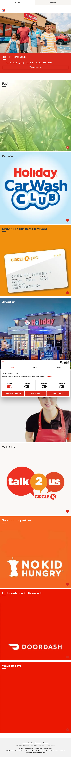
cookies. (49, 376)
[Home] (3, 10)
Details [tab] (35, 367)
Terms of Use (38, 748)
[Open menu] (68, 10)
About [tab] (59, 367)
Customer (17, 2)
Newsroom (38, 743)
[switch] (26, 386)
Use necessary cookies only (13, 393)
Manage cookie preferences (26, 748)
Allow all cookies (58, 393)
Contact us (45, 743)
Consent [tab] (12, 367)
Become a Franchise (28, 743)
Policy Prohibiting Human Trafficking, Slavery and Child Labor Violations (25, 750)
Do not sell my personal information (55, 750)
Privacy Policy (48, 748)
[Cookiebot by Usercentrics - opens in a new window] (61, 362)
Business (53, 2)
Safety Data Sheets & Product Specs (35, 752)
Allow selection (35, 393)
